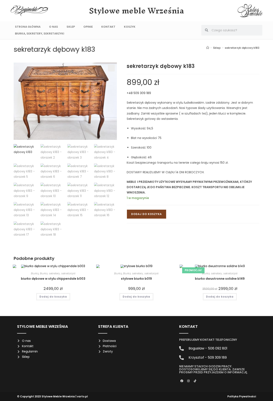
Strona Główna (28, 27)
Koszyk (129, 27)
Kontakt (108, 27)
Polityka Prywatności (241, 396)
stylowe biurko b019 (136, 278)
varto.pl (82, 396)
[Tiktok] (195, 381)
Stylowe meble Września (136, 10)
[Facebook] (182, 381)
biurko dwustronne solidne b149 (220, 278)
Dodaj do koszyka (146, 214)
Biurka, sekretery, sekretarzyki (39, 34)
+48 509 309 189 (139, 93)
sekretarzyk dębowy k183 (242, 48)
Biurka (35, 273)
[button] (111, 68)
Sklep (71, 27)
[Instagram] (188, 381)
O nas (53, 27)
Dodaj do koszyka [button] (53, 296)
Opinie (88, 27)
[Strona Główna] (207, 48)
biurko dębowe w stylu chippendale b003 (53, 278)
